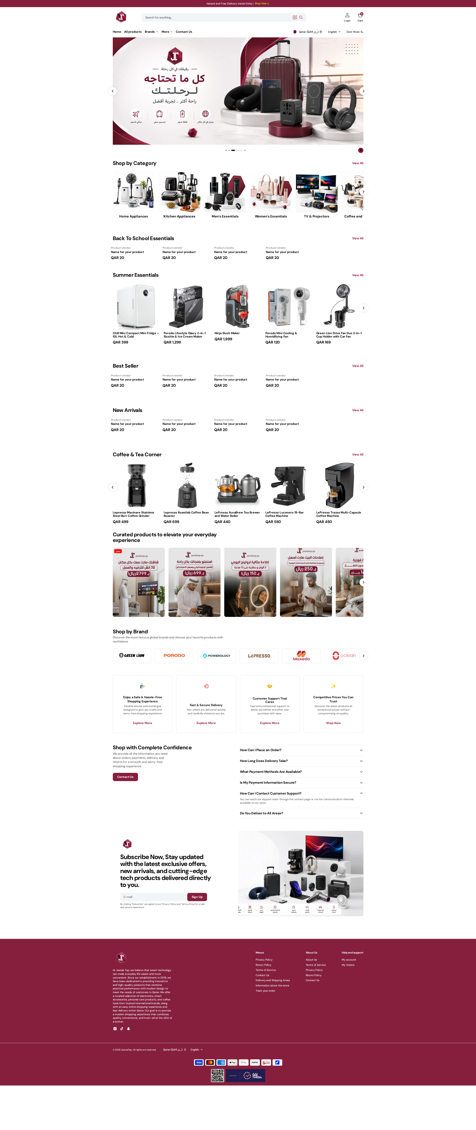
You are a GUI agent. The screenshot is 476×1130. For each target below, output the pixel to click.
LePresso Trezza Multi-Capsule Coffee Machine (338, 514)
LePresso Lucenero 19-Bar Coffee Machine (284, 514)
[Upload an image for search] (295, 17)
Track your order (265, 990)
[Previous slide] (113, 487)
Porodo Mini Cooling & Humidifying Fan (281, 334)
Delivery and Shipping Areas (273, 980)
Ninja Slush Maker (227, 333)
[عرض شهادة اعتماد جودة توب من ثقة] (245, 1075)
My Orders (348, 965)
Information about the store (272, 985)
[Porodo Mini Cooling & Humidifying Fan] (289, 338)
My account (349, 959)
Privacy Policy (264, 959)
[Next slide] (363, 308)
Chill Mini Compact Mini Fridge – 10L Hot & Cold (136, 334)
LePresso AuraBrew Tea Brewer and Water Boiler (237, 514)
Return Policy (263, 965)
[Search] (301, 17)
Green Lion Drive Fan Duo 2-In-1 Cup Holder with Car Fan (339, 334)
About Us (311, 959)
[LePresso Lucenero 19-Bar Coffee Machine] (289, 517)
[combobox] (224, 17)
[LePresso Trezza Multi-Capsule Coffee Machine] (339, 517)
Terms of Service (266, 970)
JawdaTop (126, 1049)
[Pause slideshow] (360, 150)
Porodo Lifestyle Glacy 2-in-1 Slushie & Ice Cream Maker (185, 334)
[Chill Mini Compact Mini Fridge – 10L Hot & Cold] (136, 338)
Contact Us (262, 975)
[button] (347, 17)
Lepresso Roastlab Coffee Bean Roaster (186, 514)
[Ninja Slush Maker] (238, 336)
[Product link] (136, 306)
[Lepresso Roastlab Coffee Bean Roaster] (187, 517)
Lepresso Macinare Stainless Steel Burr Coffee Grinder (133, 514)
